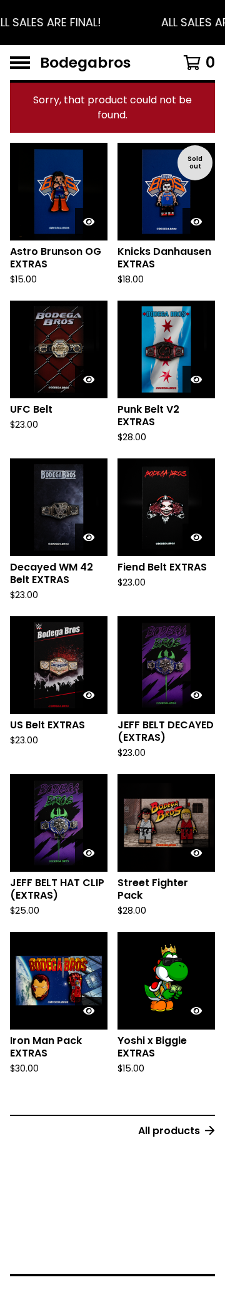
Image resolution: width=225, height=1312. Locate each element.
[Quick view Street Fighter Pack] (196, 853)
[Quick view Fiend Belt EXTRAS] (196, 537)
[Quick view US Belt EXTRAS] (88, 695)
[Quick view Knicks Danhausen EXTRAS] (196, 221)
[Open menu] (20, 62)
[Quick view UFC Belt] (88, 379)
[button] (112, 22)
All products (169, 1130)
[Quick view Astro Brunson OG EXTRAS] (88, 221)
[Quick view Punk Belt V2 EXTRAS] (196, 379)
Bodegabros (85, 62)
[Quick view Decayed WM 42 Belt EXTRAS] (88, 537)
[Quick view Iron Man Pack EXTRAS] (88, 1011)
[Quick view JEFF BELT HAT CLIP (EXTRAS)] (88, 853)
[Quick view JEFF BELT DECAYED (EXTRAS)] (196, 695)
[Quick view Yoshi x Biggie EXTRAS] (196, 1011)
